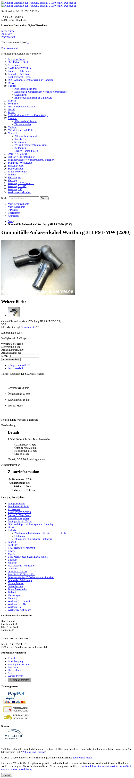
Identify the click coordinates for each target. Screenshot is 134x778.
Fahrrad (12, 100)
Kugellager (20, 139)
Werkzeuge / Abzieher (19, 192)
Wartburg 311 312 (17, 186)
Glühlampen (20, 94)
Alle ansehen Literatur (25, 121)
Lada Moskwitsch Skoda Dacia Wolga (28, 115)
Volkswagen (14, 177)
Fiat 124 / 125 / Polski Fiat (21, 156)
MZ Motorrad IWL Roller (21, 130)
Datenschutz (14, 670)
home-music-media (82, 757)
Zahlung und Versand (19, 664)
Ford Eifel (13, 103)
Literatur (12, 118)
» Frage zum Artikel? (19, 365)
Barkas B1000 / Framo (19, 71)
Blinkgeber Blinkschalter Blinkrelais (33, 97)
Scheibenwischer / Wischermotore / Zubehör (31, 159)
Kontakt (12, 658)
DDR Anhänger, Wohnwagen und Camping (30, 80)
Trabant (12, 174)
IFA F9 (11, 109)
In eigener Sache (16, 59)
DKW (11, 82)
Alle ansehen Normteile (26, 136)
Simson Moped (16, 165)
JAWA (11, 112)
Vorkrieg (12, 180)
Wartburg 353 (15, 189)
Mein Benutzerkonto (18, 204)
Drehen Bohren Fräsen (26, 150)
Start (10, 221)
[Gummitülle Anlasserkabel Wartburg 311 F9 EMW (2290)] (38, 294)
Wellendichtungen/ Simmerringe (31, 145)
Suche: (4, 198)
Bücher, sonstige (22, 124)
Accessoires (14, 65)
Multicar (12, 127)
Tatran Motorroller (17, 171)
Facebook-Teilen (16, 368)
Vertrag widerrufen (19, 679)
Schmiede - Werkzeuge (20, 162)
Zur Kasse (13, 209)
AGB (11, 673)
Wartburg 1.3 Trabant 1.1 (21, 183)
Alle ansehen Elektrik (25, 88)
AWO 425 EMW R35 (19, 68)
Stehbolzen (20, 142)
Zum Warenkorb (9, 48)
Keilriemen (20, 148)
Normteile (13, 133)
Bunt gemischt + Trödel (20, 77)
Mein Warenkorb (16, 206)
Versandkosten (28, 327)
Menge (4, 355)
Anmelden (13, 215)
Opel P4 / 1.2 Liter (17, 153)
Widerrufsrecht (15, 676)
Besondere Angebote (18, 74)
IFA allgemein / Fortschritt (21, 106)
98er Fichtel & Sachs (18, 62)
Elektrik (12, 85)
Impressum (13, 667)
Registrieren (14, 212)
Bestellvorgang (15, 661)
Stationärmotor (15, 168)
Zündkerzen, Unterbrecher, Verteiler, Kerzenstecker (40, 91)
